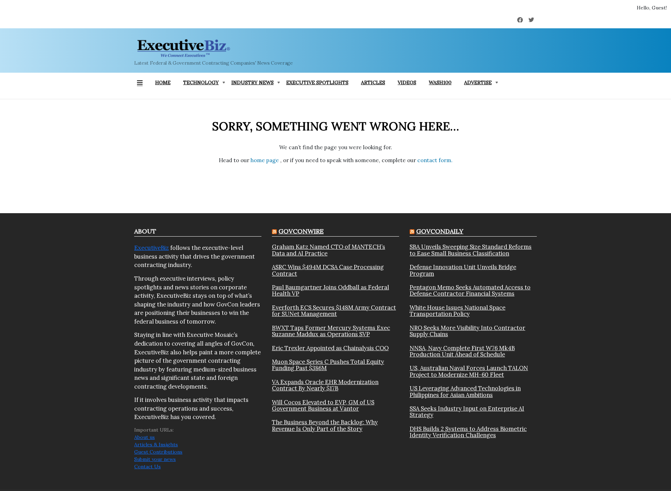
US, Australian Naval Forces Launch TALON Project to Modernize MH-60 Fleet (469, 371)
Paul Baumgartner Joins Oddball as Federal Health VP (330, 290)
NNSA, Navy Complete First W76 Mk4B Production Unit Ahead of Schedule (462, 351)
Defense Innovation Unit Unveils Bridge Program (463, 270)
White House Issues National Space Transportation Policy (457, 310)
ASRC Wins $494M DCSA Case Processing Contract (328, 270)
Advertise (478, 82)
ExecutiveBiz (151, 247)
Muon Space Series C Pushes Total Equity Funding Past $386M (328, 365)
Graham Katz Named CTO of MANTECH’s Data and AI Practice (328, 250)
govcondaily (439, 231)
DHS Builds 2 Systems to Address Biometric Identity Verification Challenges (468, 432)
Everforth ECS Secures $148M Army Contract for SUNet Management (334, 310)
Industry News (252, 82)
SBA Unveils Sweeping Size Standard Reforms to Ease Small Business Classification (471, 250)
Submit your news (155, 459)
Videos (407, 82)
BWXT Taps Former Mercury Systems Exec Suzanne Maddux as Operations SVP (331, 331)
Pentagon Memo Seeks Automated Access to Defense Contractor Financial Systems (470, 290)
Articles (373, 82)
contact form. (435, 160)
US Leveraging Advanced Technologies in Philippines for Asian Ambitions (465, 391)
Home (163, 82)
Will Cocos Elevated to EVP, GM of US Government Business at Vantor (323, 405)
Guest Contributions (158, 452)
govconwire (301, 231)
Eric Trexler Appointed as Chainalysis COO (330, 348)
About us (144, 437)
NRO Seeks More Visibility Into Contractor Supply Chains (467, 331)
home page (265, 160)
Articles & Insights (156, 444)
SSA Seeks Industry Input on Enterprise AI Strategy (467, 411)
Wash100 (440, 82)
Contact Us (147, 466)
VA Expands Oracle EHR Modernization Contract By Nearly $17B (325, 385)
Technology (201, 82)
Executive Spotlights (317, 82)
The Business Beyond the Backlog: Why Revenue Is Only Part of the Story (325, 425)
